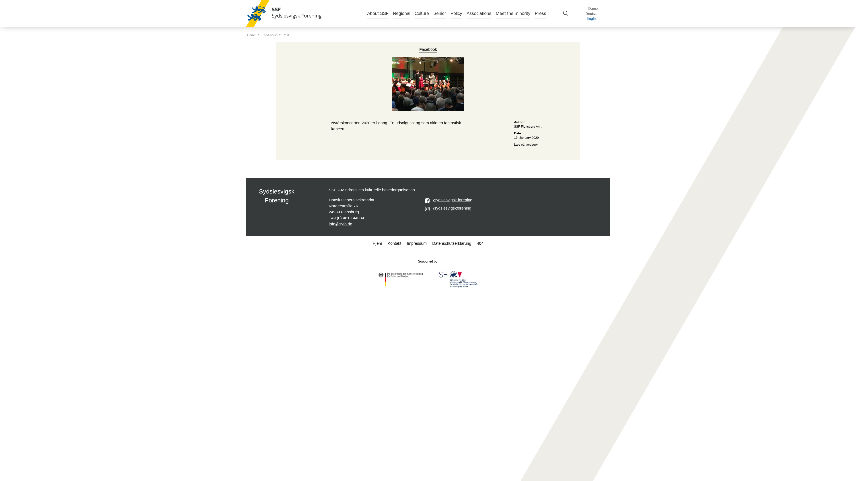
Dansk (593, 8)
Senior (439, 13)
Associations (479, 13)
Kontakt (394, 243)
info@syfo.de (340, 224)
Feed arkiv (269, 35)
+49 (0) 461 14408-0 (347, 218)
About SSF (378, 13)
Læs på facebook (526, 144)
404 (480, 243)
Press (540, 13)
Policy (456, 13)
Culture (422, 13)
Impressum (417, 243)
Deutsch (592, 14)
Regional (401, 13)
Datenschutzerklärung (451, 243)
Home (251, 35)
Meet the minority (513, 13)
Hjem (377, 243)
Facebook (428, 49)
